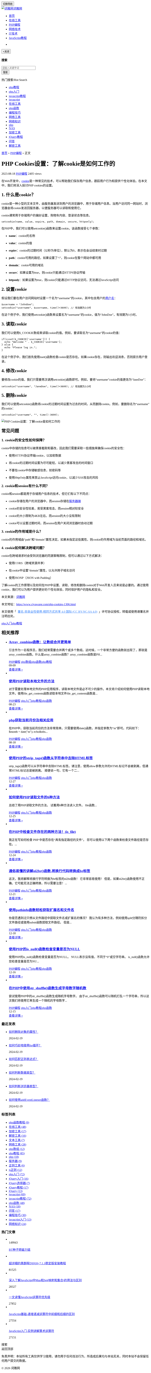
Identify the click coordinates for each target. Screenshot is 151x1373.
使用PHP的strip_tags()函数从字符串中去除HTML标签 (51, 758)
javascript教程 (17, 96)
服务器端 (75, 501)
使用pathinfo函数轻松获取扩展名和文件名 (41, 910)
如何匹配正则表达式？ (23, 1059)
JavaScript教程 (18, 38)
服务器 (15, 1161)
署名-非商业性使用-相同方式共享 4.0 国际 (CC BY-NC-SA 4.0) (57, 611)
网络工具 (15, 117)
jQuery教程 (16, 136)
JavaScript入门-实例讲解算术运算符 (31, 1331)
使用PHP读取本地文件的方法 (32, 681)
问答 (12, 141)
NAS (12, 128)
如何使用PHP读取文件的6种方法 (34, 797)
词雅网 (17, 8)
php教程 (14, 87)
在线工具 (15, 20)
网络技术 (15, 29)
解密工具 (15, 145)
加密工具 (15, 132)
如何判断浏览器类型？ (23, 1086)
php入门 (14, 91)
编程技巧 (15, 112)
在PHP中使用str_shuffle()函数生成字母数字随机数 (47, 988)
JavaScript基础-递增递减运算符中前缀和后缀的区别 (42, 1314)
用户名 (109, 298)
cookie (25, 181)
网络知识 (15, 121)
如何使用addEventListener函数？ (29, 1099)
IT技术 (13, 33)
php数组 (26, 661)
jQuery (15, 1191)
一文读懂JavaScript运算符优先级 (29, 1297)
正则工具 (17, 1165)
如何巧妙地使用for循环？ (25, 1045)
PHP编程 (14, 24)
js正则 (15, 1169)
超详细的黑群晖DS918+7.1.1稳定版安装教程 (37, 1263)
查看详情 (16, 669)
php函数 (14, 108)
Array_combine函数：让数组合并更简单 (40, 642)
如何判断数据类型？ (22, 1072)
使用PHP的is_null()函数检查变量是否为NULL (44, 949)
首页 (12, 15)
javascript (14, 99)
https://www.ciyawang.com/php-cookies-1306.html (46, 604)
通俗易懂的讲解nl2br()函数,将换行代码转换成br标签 (49, 871)
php (11, 125)
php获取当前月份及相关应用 (31, 720)
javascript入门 (20, 1219)
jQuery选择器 (19, 1183)
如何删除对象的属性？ (23, 1031)
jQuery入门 (18, 1178)
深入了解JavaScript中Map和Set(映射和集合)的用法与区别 (45, 1280)
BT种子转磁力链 (19, 1249)
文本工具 (17, 1140)
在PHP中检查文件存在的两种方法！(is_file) (42, 832)
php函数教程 (19, 1122)
